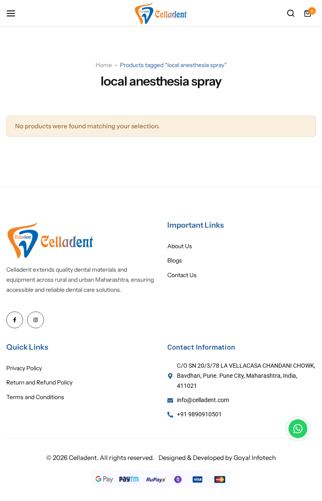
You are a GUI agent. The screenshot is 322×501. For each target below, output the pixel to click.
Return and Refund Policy (39, 382)
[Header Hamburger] (15, 13)
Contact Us (182, 275)
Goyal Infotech (255, 458)
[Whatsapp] (297, 428)
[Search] (290, 13)
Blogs (174, 260)
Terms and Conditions (35, 397)
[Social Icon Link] (14, 320)
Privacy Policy (24, 368)
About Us (179, 246)
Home (104, 65)
